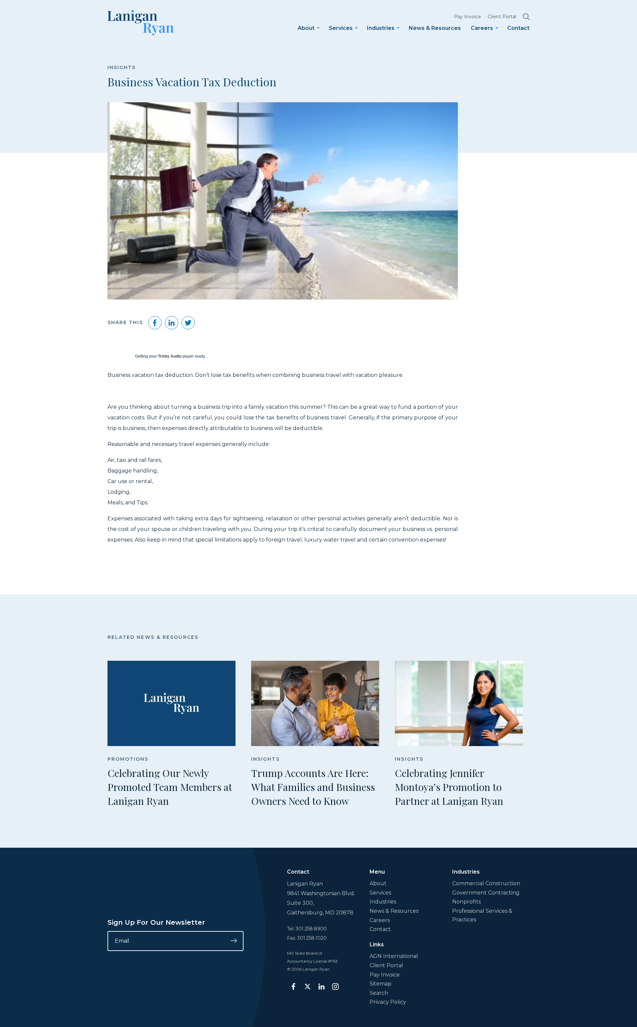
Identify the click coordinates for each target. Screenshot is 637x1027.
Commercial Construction (486, 883)
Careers (482, 28)
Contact (518, 28)
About (306, 28)
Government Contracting (486, 893)
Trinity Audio (169, 356)
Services (341, 28)
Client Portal (502, 17)
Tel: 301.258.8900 (307, 929)
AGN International (394, 956)
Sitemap (380, 984)
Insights (121, 67)
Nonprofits (466, 902)
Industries (380, 28)
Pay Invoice (467, 17)
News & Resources (435, 28)
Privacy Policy (388, 1002)
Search (379, 993)
